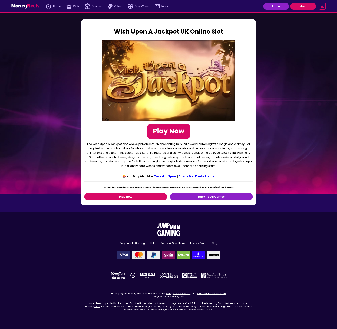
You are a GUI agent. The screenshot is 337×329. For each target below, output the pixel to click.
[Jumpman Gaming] (168, 235)
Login (276, 6)
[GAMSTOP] (147, 275)
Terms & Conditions (173, 243)
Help (152, 243)
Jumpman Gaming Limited (132, 303)
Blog (214, 243)
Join (303, 6)
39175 (97, 306)
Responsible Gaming (132, 243)
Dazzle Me (185, 176)
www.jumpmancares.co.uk (211, 293)
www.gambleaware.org (178, 293)
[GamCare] (118, 275)
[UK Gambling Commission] (169, 275)
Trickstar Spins (165, 176)
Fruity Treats (204, 176)
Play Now (125, 197)
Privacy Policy (198, 243)
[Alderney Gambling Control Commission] (214, 275)
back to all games (211, 197)
